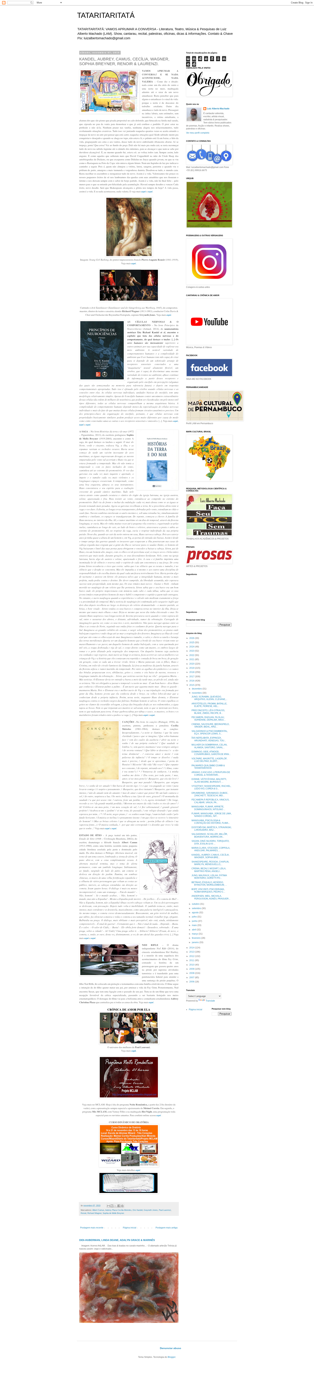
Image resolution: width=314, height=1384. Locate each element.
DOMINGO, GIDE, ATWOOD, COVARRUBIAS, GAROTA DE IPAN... (211, 753)
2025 (192, 642)
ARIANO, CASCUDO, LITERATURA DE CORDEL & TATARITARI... (211, 773)
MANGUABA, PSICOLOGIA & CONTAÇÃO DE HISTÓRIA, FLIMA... (211, 821)
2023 (192, 651)
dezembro (197, 688)
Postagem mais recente (91, 1227)
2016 (192, 680)
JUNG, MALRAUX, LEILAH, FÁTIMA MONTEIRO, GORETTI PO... (209, 876)
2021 (192, 659)
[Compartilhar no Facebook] (119, 1206)
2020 (192, 664)
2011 (192, 960)
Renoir (83, 1213)
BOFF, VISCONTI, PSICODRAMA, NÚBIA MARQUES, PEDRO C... (208, 890)
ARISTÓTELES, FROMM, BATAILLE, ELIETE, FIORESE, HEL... (209, 704)
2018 (192, 672)
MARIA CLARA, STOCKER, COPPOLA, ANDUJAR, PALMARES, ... (211, 849)
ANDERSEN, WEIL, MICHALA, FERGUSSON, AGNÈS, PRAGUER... (211, 897)
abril (194, 929)
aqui (133, 1050)
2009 (192, 969)
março (195, 934)
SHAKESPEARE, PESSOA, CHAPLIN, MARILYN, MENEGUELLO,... (210, 863)
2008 (192, 973)
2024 (192, 646)
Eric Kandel (138, 1210)
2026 (192, 638)
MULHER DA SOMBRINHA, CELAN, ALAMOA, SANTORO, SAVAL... (209, 746)
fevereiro (196, 938)
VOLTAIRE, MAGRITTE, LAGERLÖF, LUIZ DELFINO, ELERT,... (209, 759)
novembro (197, 693)
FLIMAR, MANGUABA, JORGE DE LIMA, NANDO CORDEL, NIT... (212, 814)
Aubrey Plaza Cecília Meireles (118, 1210)
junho (195, 921)
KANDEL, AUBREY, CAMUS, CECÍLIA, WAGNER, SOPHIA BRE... (210, 856)
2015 (192, 685)
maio (194, 925)
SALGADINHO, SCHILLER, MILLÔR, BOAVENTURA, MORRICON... (210, 835)
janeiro (195, 942)
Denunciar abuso (170, 1348)
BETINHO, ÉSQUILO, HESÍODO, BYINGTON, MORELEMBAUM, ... (209, 883)
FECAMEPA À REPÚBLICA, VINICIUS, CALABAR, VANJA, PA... (210, 801)
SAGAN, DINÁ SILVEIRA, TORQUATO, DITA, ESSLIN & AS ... (210, 842)
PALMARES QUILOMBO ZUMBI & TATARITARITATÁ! (208, 766)
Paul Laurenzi (165, 1210)
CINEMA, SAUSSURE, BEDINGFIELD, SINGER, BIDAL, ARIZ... (211, 725)
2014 (192, 947)
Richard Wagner (94, 1213)
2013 (192, 952)
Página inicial (129, 1227)
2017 (192, 676)
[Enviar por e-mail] (108, 1206)
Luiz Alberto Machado (218, 108)
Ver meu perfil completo (197, 133)
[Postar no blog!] (112, 1206)
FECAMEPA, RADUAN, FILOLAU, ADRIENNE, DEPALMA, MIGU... (209, 718)
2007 (192, 977)
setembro (197, 908)
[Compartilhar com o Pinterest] (122, 1206)
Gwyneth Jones (151, 1210)
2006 (192, 981)
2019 (192, 668)
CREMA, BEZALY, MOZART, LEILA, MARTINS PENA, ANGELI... (209, 869)
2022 (192, 655)
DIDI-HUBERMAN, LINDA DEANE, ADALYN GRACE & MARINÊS (117, 1240)
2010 (192, 964)
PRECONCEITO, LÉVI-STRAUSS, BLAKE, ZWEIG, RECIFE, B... (208, 711)
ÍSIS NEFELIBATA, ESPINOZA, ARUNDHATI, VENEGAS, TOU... (209, 739)
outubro (196, 904)
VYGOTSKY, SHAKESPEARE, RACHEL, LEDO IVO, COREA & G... (211, 787)
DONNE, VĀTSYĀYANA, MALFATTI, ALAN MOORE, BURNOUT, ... (209, 780)
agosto (195, 912)
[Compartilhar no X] (115, 1206)
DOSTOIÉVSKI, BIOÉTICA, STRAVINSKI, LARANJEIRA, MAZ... (212, 828)
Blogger (171, 1357)
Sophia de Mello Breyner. (113, 1213)
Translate (210, 1001)
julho (194, 916)
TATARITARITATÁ (106, 15)
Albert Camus (98, 1210)
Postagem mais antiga (167, 1227)
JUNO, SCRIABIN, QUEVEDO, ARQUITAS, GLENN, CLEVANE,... (209, 698)
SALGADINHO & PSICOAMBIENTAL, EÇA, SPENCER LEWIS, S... (210, 732)
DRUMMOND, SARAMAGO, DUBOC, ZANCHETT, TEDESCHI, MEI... (210, 794)
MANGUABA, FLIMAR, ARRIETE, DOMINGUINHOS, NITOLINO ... (208, 807)
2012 (192, 956)
